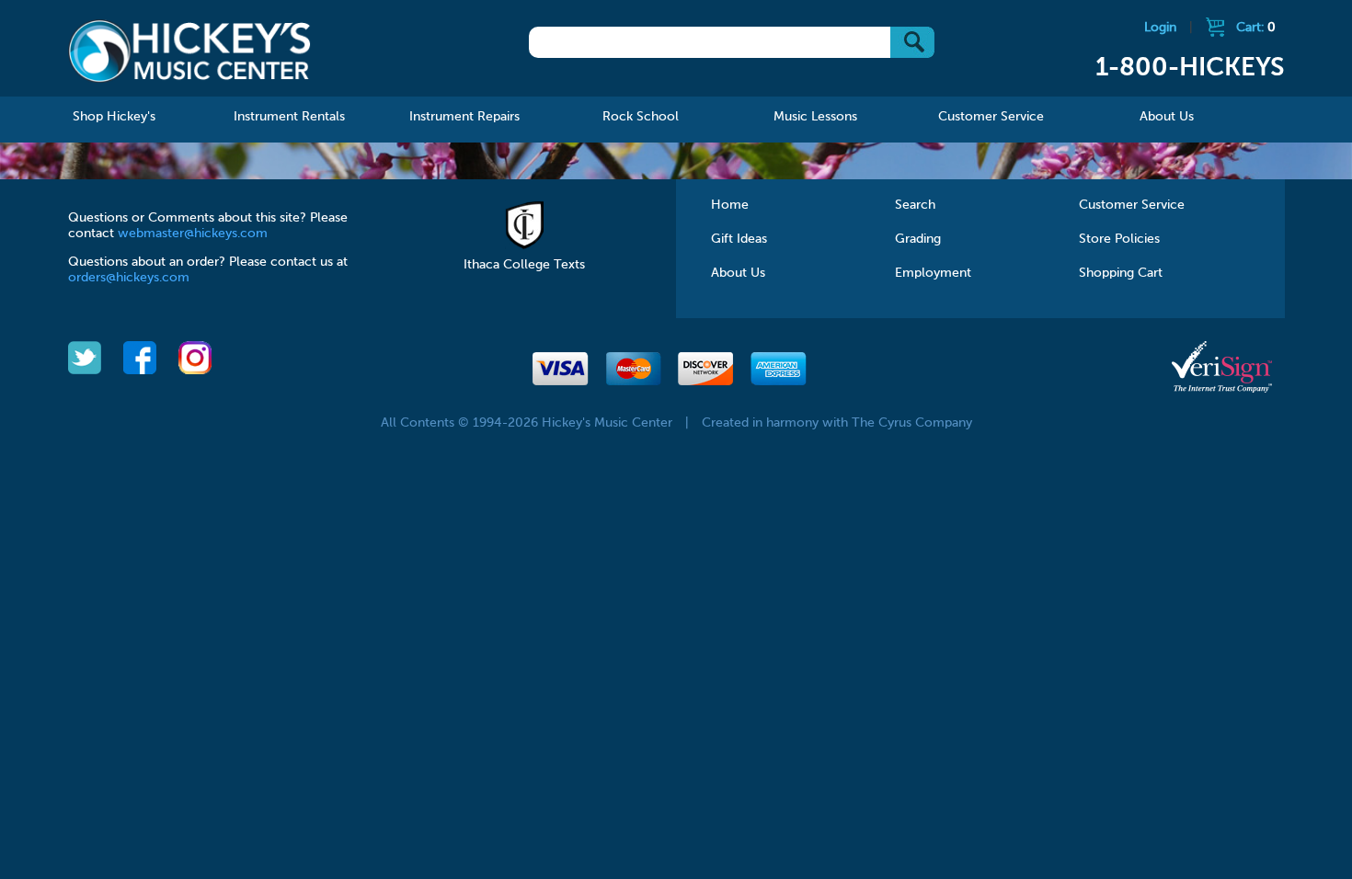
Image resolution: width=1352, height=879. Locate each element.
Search (915, 205)
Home (730, 205)
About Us (738, 273)
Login (1160, 27)
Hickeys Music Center (190, 50)
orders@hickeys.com (128, 277)
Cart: (1256, 27)
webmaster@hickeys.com (193, 233)
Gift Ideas (739, 239)
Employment (933, 273)
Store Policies (1119, 239)
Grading (918, 239)
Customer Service (1132, 205)
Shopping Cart (1121, 273)
